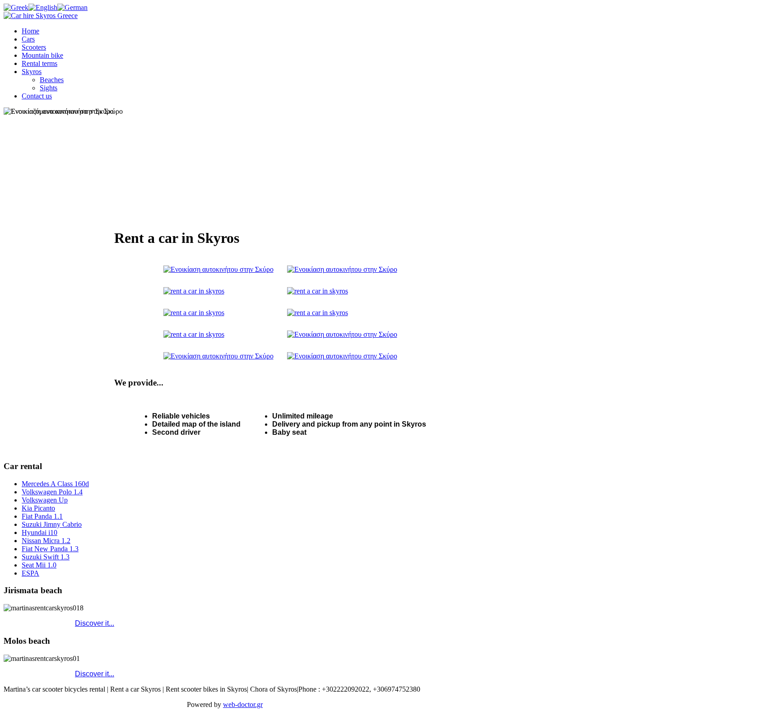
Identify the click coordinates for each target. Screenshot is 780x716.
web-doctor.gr (243, 704)
